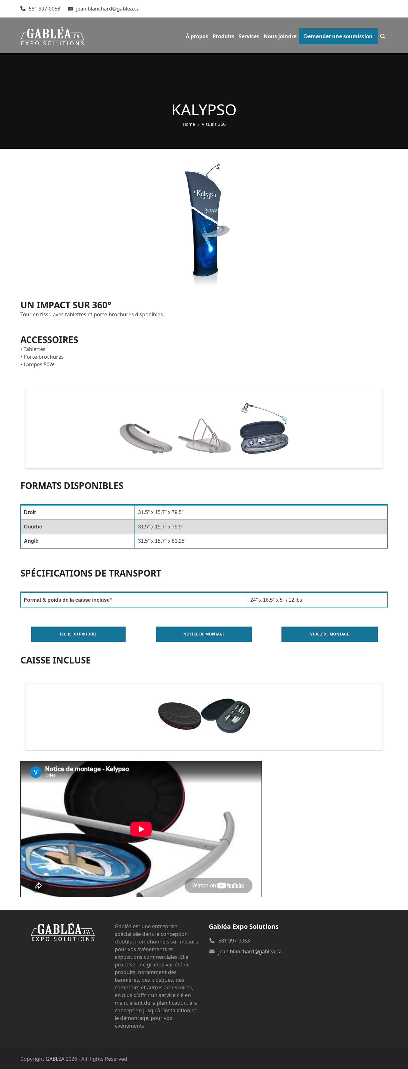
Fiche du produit (78, 634)
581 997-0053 (44, 8)
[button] (382, 36)
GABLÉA (55, 1058)
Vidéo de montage (329, 634)
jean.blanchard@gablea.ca (108, 8)
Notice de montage (204, 634)
